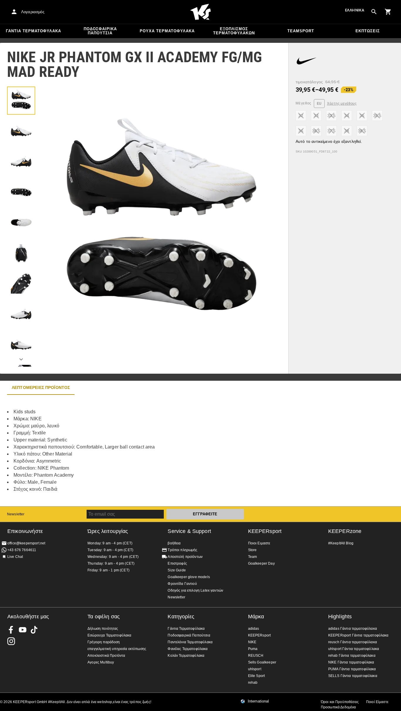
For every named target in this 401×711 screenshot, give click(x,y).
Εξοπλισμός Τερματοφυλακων (234, 31)
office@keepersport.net (26, 543)
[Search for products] (374, 12)
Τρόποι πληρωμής (182, 550)
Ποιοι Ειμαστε (259, 543)
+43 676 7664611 (21, 550)
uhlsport (254, 669)
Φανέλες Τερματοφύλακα (188, 649)
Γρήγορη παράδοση (103, 642)
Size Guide (177, 570)
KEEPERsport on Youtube (22, 630)
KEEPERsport (265, 531)
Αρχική (200, 12)
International (258, 701)
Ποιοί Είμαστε (377, 702)
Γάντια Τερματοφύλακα (33, 31)
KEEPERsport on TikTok (34, 630)
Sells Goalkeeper (262, 662)
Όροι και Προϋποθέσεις (340, 702)
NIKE (252, 642)
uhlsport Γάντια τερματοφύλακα (353, 649)
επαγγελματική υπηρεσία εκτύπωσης (116, 649)
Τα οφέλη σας (103, 616)
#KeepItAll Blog (340, 543)
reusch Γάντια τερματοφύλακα (352, 642)
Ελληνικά (354, 10)
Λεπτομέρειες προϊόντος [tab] (41, 387)
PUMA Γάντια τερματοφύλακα (352, 669)
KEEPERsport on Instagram (11, 641)
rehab (253, 682)
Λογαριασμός (32, 12)
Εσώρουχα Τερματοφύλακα (109, 635)
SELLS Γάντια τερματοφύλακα (352, 676)
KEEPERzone (345, 531)
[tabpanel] (102, 450)
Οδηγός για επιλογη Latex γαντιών (195, 590)
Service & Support (189, 531)
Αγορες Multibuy (100, 662)
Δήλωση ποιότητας (102, 629)
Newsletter (16, 514)
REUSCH (256, 656)
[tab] (21, 101)
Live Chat (15, 557)
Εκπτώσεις (367, 31)
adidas (253, 629)
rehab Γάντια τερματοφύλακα (351, 656)
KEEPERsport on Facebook (11, 630)
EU (319, 103)
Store (252, 550)
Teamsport (300, 31)
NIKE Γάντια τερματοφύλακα (351, 662)
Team (252, 557)
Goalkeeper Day (261, 563)
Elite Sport (256, 676)
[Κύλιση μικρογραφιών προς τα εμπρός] (21, 359)
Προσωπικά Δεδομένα (338, 707)
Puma (253, 649)
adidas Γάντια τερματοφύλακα (352, 629)
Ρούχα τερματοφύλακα (167, 31)
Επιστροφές (177, 563)
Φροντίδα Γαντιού (182, 584)
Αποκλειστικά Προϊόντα (106, 656)
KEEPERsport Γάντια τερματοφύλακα (358, 635)
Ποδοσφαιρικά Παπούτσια (100, 31)
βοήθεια (174, 543)
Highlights (340, 616)
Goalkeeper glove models (189, 577)
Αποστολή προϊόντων (185, 557)
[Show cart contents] (388, 12)
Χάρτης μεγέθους (342, 103)
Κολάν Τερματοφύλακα (186, 656)
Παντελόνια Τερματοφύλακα (190, 642)
